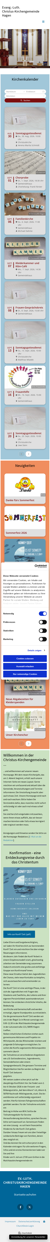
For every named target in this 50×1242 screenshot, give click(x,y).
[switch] (43, 622)
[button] (25, 22)
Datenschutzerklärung (29, 1221)
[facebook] (20, 1207)
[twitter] (29, 1207)
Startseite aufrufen (25, 1194)
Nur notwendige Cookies (25, 674)
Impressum (10, 1221)
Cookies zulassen (25, 658)
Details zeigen (34, 650)
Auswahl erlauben (25, 666)
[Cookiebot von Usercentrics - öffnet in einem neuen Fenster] (35, 566)
